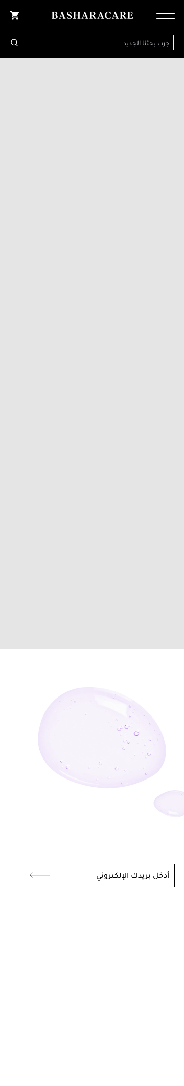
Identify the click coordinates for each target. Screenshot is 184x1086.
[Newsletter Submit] (37, 875)
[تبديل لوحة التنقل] (162, 15)
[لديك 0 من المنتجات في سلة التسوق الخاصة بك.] (14, 15)
